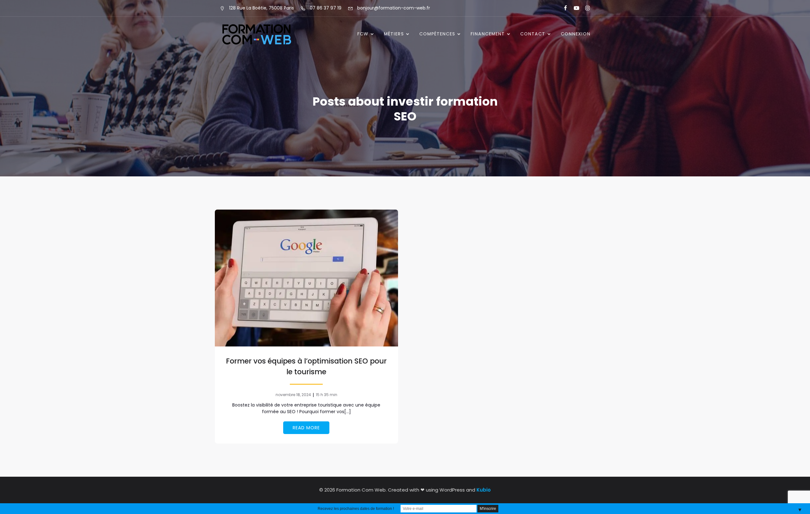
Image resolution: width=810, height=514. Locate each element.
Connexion (575, 34)
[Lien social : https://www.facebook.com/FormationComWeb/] (562, 8)
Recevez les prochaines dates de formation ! (356, 508)
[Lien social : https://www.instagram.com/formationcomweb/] (584, 8)
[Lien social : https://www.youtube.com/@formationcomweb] (573, 8)
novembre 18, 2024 (293, 394)
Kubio (484, 489)
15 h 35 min (326, 394)
